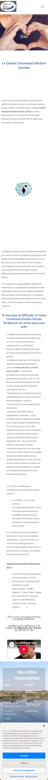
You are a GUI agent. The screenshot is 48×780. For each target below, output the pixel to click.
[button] (44, 725)
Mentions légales (31, 776)
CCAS (19, 284)
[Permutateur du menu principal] (42, 6)
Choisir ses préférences (24, 770)
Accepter (24, 755)
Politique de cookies (16, 776)
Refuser (24, 763)
